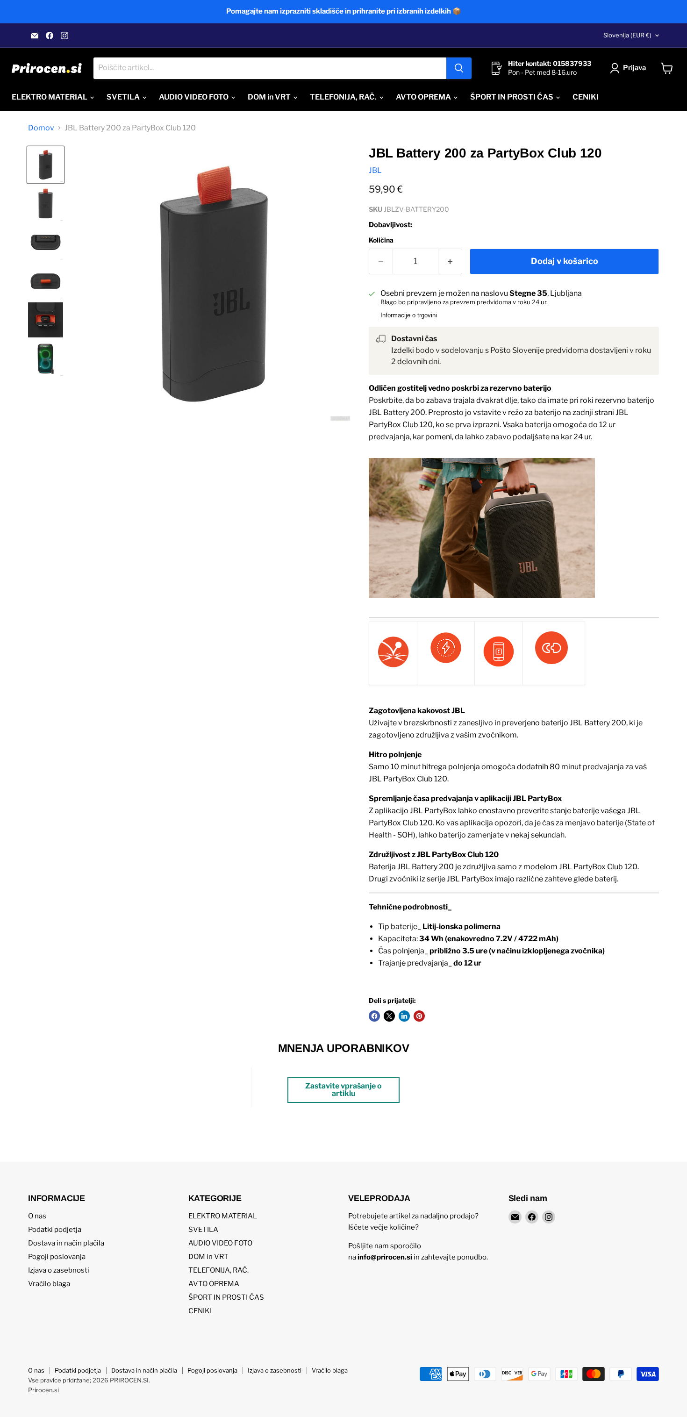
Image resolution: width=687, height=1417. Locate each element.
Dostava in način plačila (66, 1243)
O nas (37, 1216)
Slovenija (627, 35)
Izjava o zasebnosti (58, 1270)
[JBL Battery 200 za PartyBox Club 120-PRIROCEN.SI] (45, 164)
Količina (381, 240)
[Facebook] (49, 35)
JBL (375, 170)
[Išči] (459, 68)
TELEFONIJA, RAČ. (344, 97)
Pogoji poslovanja (57, 1256)
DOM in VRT (270, 97)
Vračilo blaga (49, 1284)
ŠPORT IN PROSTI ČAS (512, 97)
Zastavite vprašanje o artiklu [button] (343, 1089)
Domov (41, 128)
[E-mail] (34, 35)
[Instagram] (64, 35)
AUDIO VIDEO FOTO (194, 97)
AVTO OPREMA (424, 97)
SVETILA (124, 97)
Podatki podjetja (54, 1229)
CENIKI (585, 97)
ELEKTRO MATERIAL (50, 97)
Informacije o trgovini (408, 315)
